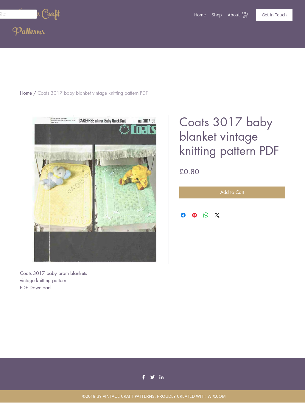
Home (26, 93)
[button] (245, 15)
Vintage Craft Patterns (36, 24)
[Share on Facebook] (183, 215)
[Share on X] (217, 215)
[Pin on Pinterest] (194, 215)
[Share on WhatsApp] (205, 215)
